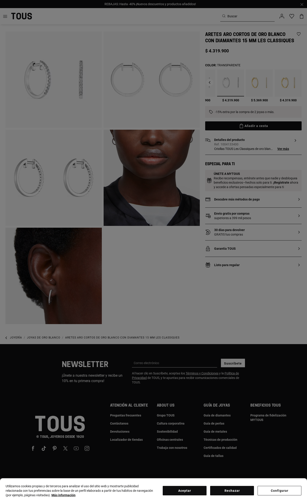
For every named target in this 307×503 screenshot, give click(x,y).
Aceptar (184, 490)
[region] (153, 490)
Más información (63, 495)
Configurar (279, 490)
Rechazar (232, 490)
